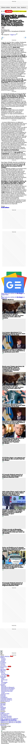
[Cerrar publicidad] (1, 651)
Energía (2, 661)
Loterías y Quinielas (6, 716)
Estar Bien (4, 676)
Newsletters (5, 667)
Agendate (4, 669)
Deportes (3, 671)
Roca (18, 7)
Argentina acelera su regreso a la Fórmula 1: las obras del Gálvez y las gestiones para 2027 (13, 351)
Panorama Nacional (6, 691)
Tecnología (4, 682)
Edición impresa (5, 701)
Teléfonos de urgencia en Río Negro (10, 721)
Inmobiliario (3, 697)
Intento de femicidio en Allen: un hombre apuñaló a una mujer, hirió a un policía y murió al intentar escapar (13, 512)
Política (2, 657)
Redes (2, 668)
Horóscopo (4, 680)
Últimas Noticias (6, 656)
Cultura (2, 672)
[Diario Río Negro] (3, 11)
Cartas (3, 692)
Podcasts (3, 696)
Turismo (2, 664)
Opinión (2, 685)
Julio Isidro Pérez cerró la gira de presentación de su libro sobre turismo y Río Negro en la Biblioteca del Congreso (13, 493)
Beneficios (3, 725)
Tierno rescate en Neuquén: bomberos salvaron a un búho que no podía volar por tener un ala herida (13, 531)
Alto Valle (3, 705)
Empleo (2, 712)
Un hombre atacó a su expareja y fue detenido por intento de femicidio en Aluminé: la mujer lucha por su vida (13, 566)
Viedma (2, 710)
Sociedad (3, 677)
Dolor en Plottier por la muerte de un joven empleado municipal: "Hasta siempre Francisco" (13, 549)
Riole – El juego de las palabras (9, 718)
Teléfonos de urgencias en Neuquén (10, 722)
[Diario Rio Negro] (1, 730)
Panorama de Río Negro (8, 688)
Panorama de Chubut (7, 690)
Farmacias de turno (6, 717)
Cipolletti (2, 708)
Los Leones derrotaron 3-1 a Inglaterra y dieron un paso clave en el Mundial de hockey (13, 334)
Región (3, 14)
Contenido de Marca (6, 700)
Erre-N (3, 673)
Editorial (3, 686)
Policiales (3, 695)
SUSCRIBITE (19, 11)
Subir (3, 729)
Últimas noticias (5, 7)
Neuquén (13, 7)
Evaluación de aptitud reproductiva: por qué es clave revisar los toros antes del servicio (12, 316)
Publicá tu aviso (4, 713)
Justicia (3, 660)
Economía (3, 662)
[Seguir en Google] (1, 39)
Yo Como (3, 683)
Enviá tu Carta (5, 693)
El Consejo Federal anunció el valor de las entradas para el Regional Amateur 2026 (12, 476)
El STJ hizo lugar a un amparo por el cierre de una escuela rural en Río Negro (13, 459)
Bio (2, 681)
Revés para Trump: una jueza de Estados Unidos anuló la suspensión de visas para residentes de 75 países (13, 368)
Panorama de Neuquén (7, 687)
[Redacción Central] (3, 26)
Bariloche (23, 7)
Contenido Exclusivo (6, 698)
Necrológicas (4, 715)
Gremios (3, 659)
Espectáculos (5, 674)
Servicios (3, 665)
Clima (2, 678)
